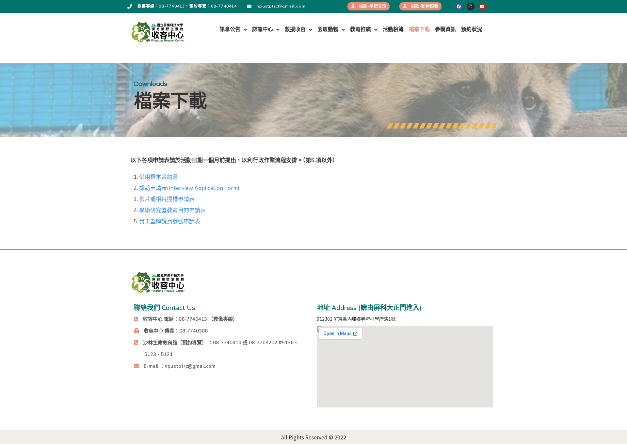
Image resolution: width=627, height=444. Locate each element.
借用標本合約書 (158, 177)
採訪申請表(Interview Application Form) (189, 188)
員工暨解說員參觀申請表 (169, 221)
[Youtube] (482, 6)
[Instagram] (470, 6)
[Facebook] (459, 6)
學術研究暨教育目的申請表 (172, 210)
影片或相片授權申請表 (167, 199)
